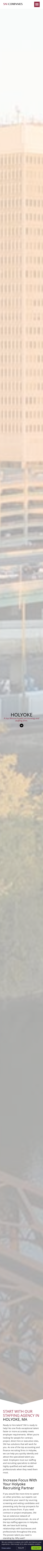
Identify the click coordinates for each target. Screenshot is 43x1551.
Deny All (21, 1548)
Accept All (36, 1548)
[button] (37, 4)
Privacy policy (6, 1548)
